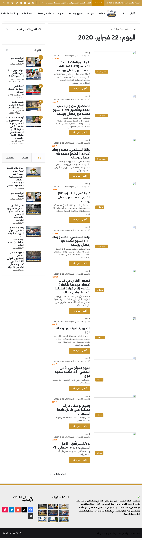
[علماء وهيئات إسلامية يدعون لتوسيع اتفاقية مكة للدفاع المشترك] (64, 519)
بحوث (61, 13)
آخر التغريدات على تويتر (29, 29)
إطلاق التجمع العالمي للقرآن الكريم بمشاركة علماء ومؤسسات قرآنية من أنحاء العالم (55, 3)
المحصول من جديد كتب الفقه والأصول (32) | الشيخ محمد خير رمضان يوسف (71, 110)
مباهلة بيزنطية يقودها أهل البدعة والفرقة (16, 73)
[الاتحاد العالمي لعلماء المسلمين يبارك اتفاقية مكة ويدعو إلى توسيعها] (53, 519)
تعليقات (10, 157)
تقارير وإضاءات (75, 13)
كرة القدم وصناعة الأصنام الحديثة (16, 89)
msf (86, 53)
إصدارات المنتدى (25, 13)
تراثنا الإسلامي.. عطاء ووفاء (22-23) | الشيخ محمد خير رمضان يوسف (71, 153)
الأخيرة (38, 157)
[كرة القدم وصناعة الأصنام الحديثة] (33, 90)
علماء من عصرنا (45, 13)
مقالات (101, 13)
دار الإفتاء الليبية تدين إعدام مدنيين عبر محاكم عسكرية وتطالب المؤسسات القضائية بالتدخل (15, 177)
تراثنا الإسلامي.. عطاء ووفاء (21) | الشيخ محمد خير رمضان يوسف (71, 241)
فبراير (117, 29)
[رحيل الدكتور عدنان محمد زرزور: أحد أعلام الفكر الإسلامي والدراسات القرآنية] (33, 209)
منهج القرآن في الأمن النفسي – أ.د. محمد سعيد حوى (72, 371)
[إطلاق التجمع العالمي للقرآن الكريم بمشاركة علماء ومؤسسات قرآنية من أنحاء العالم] (33, 231)
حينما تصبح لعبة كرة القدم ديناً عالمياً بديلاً (16, 105)
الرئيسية (130, 29)
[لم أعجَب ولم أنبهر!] (33, 62)
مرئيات (90, 13)
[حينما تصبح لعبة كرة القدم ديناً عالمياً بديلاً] (33, 106)
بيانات (123, 13)
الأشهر (25, 157)
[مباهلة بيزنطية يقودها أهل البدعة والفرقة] (33, 74)
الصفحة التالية (60, 474)
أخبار (132, 13)
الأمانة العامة (8, 13)
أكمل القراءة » (80, 88)
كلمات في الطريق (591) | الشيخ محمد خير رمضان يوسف (73, 197)
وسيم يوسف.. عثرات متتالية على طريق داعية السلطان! (73, 409)
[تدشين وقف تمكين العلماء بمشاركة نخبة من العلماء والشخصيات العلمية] (42, 513)
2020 (123, 29)
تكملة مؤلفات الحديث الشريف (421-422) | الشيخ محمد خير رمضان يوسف (72, 66)
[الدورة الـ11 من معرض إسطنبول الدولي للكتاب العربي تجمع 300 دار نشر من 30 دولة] (33, 256)
